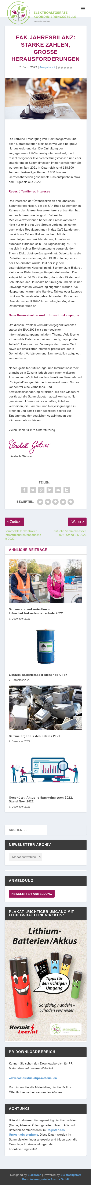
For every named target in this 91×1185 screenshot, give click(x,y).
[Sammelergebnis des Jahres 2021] (45, 708)
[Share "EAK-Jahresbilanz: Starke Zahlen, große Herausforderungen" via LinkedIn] (50, 490)
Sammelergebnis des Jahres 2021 (34, 736)
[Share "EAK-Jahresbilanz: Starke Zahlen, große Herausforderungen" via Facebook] (24, 490)
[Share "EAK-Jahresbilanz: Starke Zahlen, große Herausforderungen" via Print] (66, 490)
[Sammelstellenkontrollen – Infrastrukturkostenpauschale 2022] (45, 581)
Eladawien (34, 1174)
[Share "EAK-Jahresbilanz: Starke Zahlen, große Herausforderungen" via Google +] (41, 490)
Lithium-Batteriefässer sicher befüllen (38, 674)
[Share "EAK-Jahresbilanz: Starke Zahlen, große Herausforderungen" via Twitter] (33, 490)
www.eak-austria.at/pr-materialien (33, 1078)
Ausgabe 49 (47, 67)
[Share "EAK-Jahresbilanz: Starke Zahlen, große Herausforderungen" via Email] (58, 490)
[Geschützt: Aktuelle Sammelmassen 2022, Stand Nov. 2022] (45, 769)
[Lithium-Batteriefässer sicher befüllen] (45, 646)
